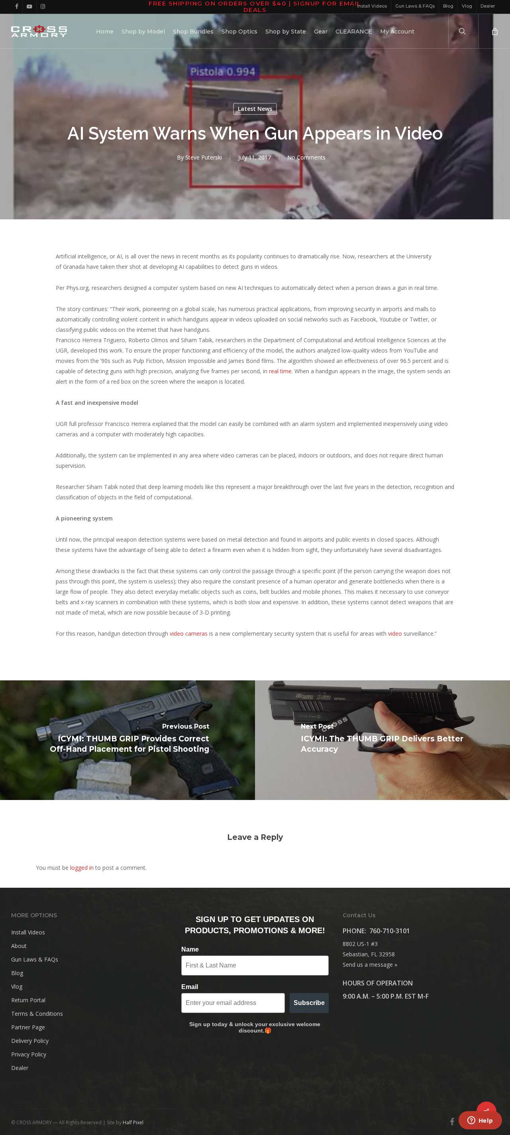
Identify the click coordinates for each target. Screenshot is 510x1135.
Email (189, 986)
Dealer (19, 1068)
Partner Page (28, 1027)
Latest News (255, 108)
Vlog (16, 986)
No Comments (306, 157)
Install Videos (28, 932)
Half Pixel (133, 1122)
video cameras (189, 633)
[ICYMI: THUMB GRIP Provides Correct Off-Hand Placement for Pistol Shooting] (127, 740)
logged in (82, 867)
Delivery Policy (30, 1040)
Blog (17, 973)
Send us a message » (370, 964)
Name (190, 949)
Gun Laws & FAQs (34, 959)
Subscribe (309, 1002)
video (395, 633)
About (19, 946)
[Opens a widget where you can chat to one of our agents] (480, 1121)
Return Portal (28, 1000)
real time (280, 371)
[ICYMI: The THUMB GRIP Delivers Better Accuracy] (382, 740)
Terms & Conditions (37, 1013)
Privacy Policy (28, 1054)
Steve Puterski (203, 157)
